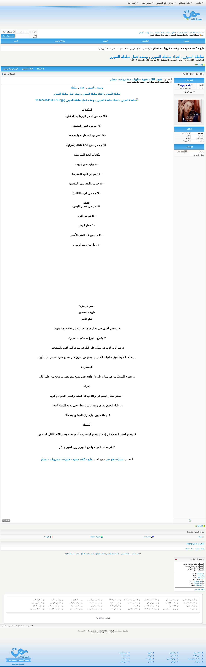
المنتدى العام (171, 600)
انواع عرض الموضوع (11, 69)
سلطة (74, 87)
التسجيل (186, 41)
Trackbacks (198, 581)
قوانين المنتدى (199, 589)
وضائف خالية (56, 600)
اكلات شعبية (75, 606)
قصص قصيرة (133, 603)
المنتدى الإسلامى (189, 600)
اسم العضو (33, 31)
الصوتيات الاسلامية (131, 600)
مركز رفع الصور (165, 3)
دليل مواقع (184, 3)
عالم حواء (172, 606)
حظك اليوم (76, 600)
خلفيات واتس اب (93, 609)
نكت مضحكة (94, 603)
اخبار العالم (37, 600)
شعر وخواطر (152, 603)
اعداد (82, 87)
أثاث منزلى (95, 606)
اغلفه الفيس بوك (36, 609)
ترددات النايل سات (54, 609)
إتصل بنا (132, 3)
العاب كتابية (114, 603)
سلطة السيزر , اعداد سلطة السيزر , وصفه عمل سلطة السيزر (157, 57)
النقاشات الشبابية (150, 600)
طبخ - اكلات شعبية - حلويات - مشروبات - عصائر (136, 79)
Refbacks (198, 585)
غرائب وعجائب (74, 603)
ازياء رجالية (114, 606)
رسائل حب (114, 609)
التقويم (105, 41)
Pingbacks (198, 583)
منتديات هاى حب (195, 32)
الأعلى (4, 626)
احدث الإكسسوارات (133, 607)
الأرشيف (10, 626)
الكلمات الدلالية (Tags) (195, 544)
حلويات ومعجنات (55, 606)
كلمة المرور (35, 36)
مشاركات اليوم (60, 41)
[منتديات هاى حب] (192, 21)
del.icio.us (147, 537)
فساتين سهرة (37, 603)
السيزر (91, 87)
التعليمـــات (145, 41)
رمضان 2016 (114, 600)
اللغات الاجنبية (170, 603)
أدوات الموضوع (27, 69)
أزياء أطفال (37, 606)
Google (46, 537)
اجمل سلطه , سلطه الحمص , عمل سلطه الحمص (123, 553)
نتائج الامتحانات (189, 603)
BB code (200, 574)
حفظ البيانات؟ (8, 32)
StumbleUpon (95, 537)
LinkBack (40, 69)
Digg (199, 537)
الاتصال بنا (29, 626)
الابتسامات (200, 576)
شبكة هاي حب (19, 626)
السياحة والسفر (93, 600)
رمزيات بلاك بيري (169, 609)
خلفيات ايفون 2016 (133, 610)
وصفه (100, 87)
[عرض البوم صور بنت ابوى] (190, 521)
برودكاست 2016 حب (150, 610)
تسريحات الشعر (151, 606)
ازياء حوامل (191, 606)
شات (198, 3)
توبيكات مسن (75, 609)
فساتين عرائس (55, 603)
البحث (16, 41)
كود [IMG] (200, 578)
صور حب (146, 3)
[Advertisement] (87, 280)
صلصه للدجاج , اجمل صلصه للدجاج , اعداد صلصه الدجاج (85, 553)
